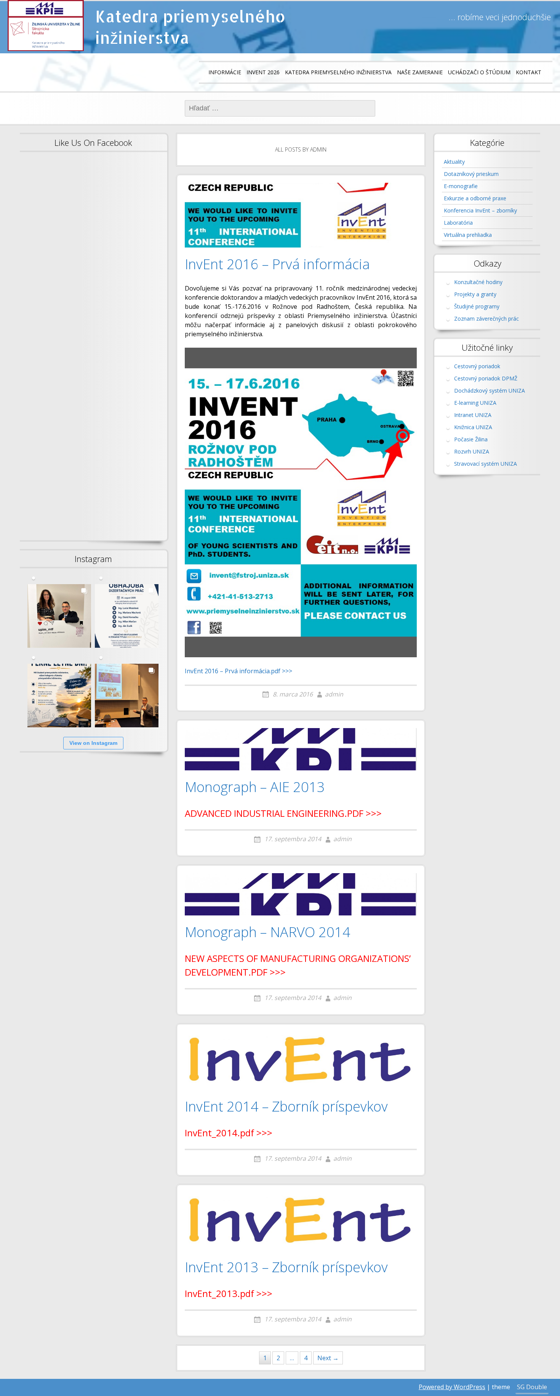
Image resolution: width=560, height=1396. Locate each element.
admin (334, 694)
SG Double (532, 1387)
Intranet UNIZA (472, 414)
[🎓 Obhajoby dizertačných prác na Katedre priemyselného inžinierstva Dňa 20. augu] (126, 616)
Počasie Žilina (471, 439)
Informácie (224, 72)
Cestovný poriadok (477, 366)
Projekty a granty (475, 294)
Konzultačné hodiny (478, 282)
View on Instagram (93, 743)
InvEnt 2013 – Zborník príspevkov (286, 1267)
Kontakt (528, 72)
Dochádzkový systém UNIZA (489, 390)
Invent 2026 (263, 72)
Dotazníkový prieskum (471, 173)
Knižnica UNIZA (473, 427)
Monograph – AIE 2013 (255, 787)
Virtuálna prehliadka (468, 234)
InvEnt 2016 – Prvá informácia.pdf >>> (238, 671)
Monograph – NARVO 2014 (267, 932)
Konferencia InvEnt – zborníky (480, 210)
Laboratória (458, 222)
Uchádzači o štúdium (479, 72)
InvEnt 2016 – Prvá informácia (277, 264)
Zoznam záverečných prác (486, 318)
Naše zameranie (420, 72)
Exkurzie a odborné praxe (475, 198)
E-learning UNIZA (475, 402)
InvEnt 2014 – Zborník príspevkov (286, 1107)
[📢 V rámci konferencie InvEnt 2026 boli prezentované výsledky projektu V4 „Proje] (126, 695)
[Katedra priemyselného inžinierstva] (45, 25)
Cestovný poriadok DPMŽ (485, 378)
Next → (328, 1358)
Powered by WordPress (452, 1387)
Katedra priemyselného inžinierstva (190, 27)
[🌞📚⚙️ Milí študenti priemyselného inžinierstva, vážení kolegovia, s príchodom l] (59, 695)
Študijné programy (476, 306)
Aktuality (454, 161)
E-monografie (461, 186)
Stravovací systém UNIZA (485, 463)
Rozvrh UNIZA (471, 451)
